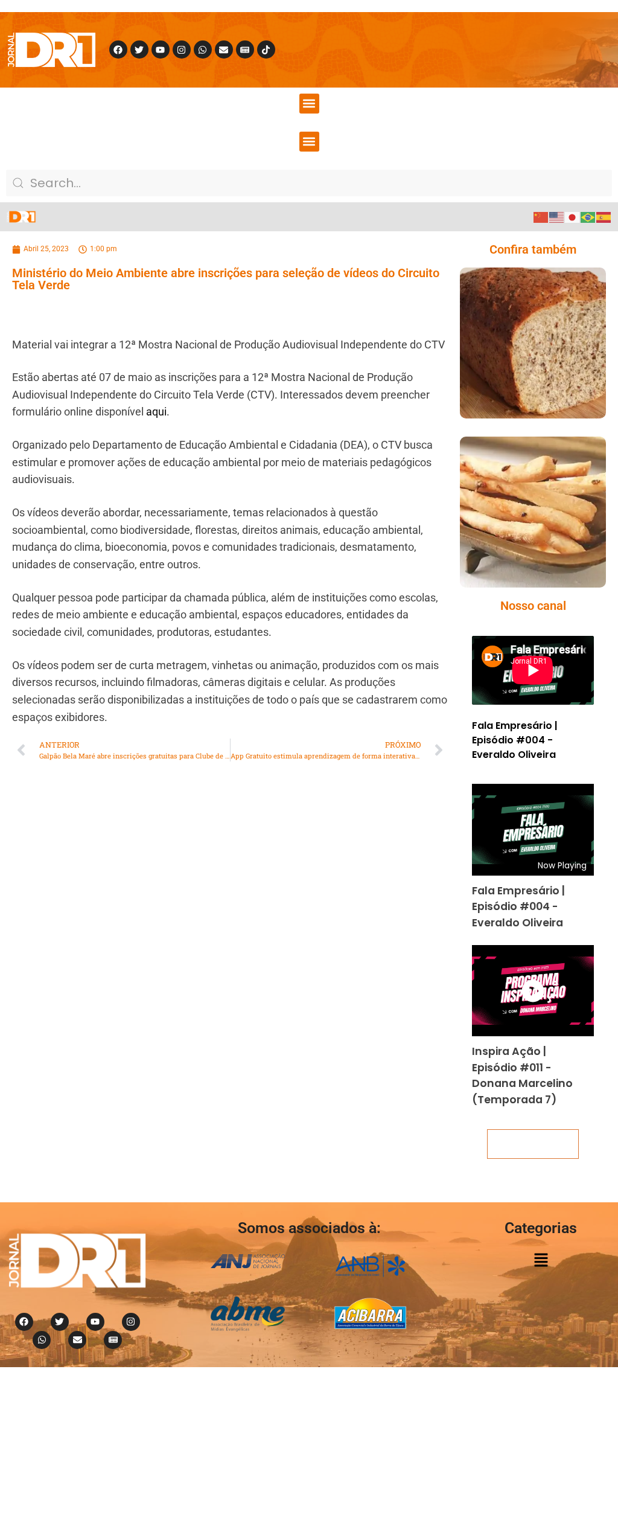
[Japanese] (573, 216)
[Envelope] (224, 49)
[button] (309, 104)
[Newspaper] (245, 49)
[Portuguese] (588, 216)
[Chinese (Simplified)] (541, 216)
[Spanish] (604, 216)
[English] (557, 216)
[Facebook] (118, 49)
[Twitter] (139, 49)
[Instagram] (182, 49)
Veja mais (533, 1144)
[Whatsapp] (203, 49)
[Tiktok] (266, 49)
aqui (156, 411)
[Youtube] (160, 49)
